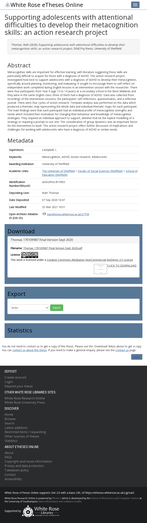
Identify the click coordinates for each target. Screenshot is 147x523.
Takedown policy (17, 470)
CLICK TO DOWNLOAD (121, 265)
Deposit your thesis (19, 386)
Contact (10, 474)
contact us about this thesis (29, 350)
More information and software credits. (60, 501)
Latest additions (16, 428)
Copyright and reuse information (28, 461)
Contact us (122, 350)
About (9, 453)
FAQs (8, 457)
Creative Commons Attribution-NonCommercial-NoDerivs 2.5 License (90, 260)
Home (9, 414)
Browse (10, 419)
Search (9, 423)
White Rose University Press (25, 402)
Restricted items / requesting (25, 432)
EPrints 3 (56, 498)
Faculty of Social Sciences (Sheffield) (100, 171)
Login (9, 382)
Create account (15, 377)
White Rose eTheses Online (47, 5)
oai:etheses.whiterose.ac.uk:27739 (68, 214)
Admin (136, 356)
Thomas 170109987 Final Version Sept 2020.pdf (52, 248)
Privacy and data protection (24, 466)
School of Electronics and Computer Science (115, 498)
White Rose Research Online (25, 398)
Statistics (11, 441)
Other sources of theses (22, 436)
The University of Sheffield (58, 171)
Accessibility (13, 479)
